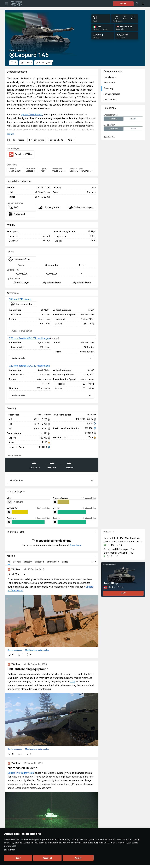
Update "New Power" (31, 114)
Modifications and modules (37, 650)
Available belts (18, 358)
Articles (71, 140)
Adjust (78, 858)
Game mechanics (15, 650)
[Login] (143, 4)
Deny (18, 858)
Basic (133, 129)
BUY (123, 593)
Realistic (113, 119)
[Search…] (137, 4)
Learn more (9, 849)
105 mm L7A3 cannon (20, 299)
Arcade (133, 119)
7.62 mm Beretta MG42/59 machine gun (29, 338)
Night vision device (52, 282)
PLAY (123, 3)
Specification (18, 140)
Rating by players (36, 140)
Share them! (75, 545)
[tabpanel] (51, 349)
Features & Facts (56, 140)
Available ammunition (22, 331)
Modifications (16, 480)
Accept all (47, 858)
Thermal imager (21, 282)
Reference (114, 129)
